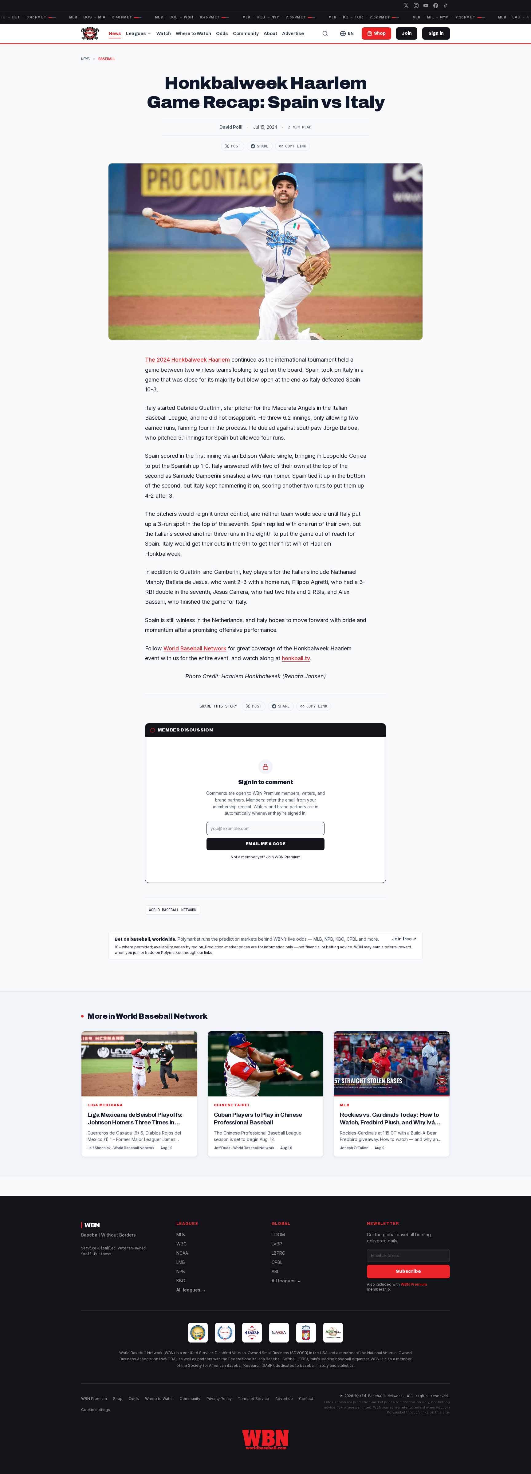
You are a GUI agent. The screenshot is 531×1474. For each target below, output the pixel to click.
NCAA (182, 1253)
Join (407, 33)
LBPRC (278, 1253)
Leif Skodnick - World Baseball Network (121, 1148)
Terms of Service (253, 1398)
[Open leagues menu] (149, 33)
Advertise (293, 33)
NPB (180, 1271)
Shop (118, 1398)
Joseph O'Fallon (354, 1148)
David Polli (230, 127)
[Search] (325, 33)
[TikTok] (445, 5)
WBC (181, 1243)
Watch (163, 33)
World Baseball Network (194, 648)
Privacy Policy (219, 1398)
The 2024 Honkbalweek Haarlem (187, 359)
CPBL (277, 1262)
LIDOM (278, 1234)
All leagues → (191, 1289)
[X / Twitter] (406, 5)
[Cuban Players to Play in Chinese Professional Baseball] (266, 1093)
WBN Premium (414, 1284)
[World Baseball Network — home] (90, 33)
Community (246, 33)
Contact (306, 1398)
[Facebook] (435, 5)
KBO (180, 1280)
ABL (275, 1271)
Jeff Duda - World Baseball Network (244, 1148)
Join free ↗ (404, 939)
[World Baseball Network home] (265, 1439)
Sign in (436, 33)
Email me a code (265, 844)
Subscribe (408, 1271)
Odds (222, 33)
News (115, 33)
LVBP (277, 1243)
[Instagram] (416, 5)
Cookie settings (95, 1409)
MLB (180, 1234)
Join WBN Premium (283, 857)
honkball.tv (296, 658)
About (270, 33)
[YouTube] (426, 5)
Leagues (136, 33)
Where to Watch (193, 33)
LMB (180, 1262)
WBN (92, 1225)
